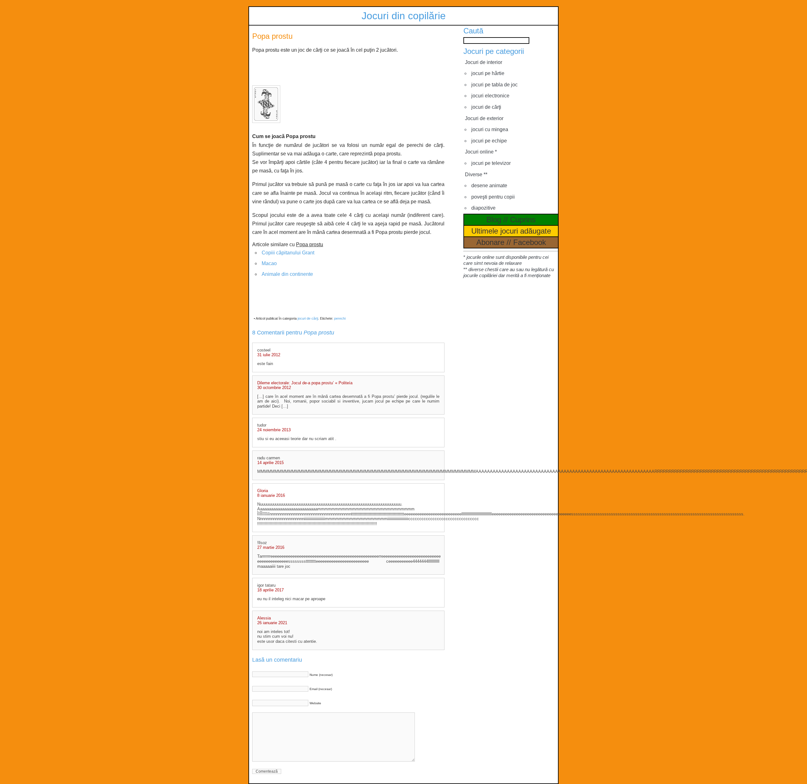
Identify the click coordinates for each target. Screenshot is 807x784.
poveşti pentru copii (493, 197)
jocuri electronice (490, 95)
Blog (493, 219)
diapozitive (483, 208)
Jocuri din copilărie (404, 15)
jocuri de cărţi (308, 318)
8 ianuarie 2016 (271, 495)
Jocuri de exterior (484, 118)
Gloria (262, 490)
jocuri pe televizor (491, 163)
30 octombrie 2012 (274, 387)
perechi (339, 318)
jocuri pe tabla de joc (494, 84)
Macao (269, 263)
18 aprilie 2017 (270, 590)
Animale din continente (287, 274)
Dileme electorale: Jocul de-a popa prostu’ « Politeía (304, 382)
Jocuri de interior (483, 62)
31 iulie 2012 (268, 354)
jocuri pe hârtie (487, 73)
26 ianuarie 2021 (272, 622)
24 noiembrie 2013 (274, 429)
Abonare (490, 242)
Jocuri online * (481, 151)
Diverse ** (476, 174)
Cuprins (523, 219)
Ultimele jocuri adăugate (511, 231)
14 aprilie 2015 (270, 462)
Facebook (529, 242)
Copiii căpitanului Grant (288, 252)
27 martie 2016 (270, 547)
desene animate (489, 185)
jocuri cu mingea (489, 129)
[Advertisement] (348, 68)
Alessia (264, 618)
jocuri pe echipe (489, 140)
